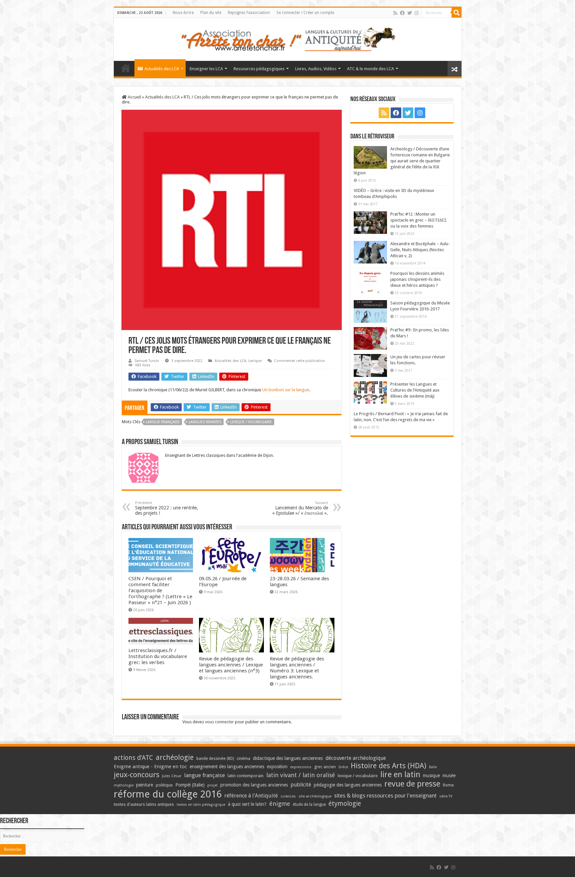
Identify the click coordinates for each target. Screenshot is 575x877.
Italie (433, 767)
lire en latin (400, 774)
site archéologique (314, 796)
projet (212, 785)
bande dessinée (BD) (215, 758)
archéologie (175, 757)
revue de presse (412, 784)
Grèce (343, 767)
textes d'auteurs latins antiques (144, 804)
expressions (300, 767)
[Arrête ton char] (287, 38)
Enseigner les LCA (206, 68)
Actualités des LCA (161, 68)
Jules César (172, 776)
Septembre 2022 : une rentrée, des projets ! (166, 508)
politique (164, 785)
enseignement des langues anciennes (227, 766)
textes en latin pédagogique (201, 804)
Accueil (134, 96)
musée (449, 775)
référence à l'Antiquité (251, 795)
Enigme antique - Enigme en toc (150, 767)
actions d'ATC (133, 758)
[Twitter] (410, 13)
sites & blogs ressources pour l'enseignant (385, 795)
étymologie (344, 803)
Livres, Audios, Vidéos (315, 68)
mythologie (123, 785)
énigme (279, 803)
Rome (448, 785)
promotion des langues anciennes (254, 785)
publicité (300, 785)
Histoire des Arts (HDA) (388, 766)
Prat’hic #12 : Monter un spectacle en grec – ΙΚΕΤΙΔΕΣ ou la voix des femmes (418, 220)
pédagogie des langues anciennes (348, 785)
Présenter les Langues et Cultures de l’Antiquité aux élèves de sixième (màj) (415, 390)
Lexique (255, 361)
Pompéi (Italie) (190, 785)
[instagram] (416, 13)
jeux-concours (136, 774)
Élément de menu (125, 68)
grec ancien (325, 766)
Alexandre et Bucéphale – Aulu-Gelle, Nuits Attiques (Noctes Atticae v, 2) (420, 249)
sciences (288, 796)
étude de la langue (309, 804)
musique (431, 775)
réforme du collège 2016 (168, 794)
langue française (163, 422)
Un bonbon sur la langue (285, 389)
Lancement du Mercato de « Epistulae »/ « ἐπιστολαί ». (300, 508)
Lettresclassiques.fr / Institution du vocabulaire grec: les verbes (157, 656)
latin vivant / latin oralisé (300, 775)
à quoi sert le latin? (247, 804)
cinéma (243, 758)
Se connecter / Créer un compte (305, 12)
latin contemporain (246, 775)
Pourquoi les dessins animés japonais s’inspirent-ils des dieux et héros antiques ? (417, 279)
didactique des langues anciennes (288, 758)
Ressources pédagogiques (259, 68)
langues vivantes (205, 422)
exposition (277, 766)
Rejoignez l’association (249, 12)
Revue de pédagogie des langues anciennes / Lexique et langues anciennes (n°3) (231, 665)
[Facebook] (402, 13)
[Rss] (395, 13)
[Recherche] (457, 13)
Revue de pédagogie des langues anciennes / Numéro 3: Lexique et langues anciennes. (297, 668)
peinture (144, 785)
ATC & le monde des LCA (370, 68)
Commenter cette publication (299, 361)
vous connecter (219, 721)
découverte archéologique (355, 758)
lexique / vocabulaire (251, 422)
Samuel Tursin (146, 361)
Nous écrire (183, 12)
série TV (445, 796)
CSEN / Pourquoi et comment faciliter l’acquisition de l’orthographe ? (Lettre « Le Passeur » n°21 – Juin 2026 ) (160, 591)
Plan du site (210, 12)
